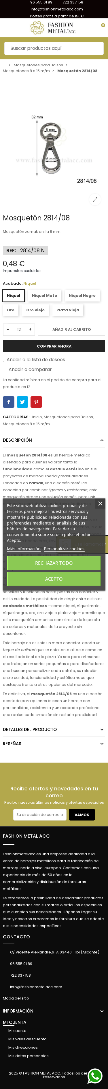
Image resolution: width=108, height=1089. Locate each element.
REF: (11, 250)
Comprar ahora (54, 346)
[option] (54, 143)
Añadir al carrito (71, 329)
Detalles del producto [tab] (30, 729)
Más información (24, 548)
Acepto (54, 579)
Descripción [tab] (17, 440)
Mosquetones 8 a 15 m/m (26, 424)
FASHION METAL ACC (26, 836)
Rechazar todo (54, 563)
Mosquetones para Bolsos (68, 417)
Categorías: (16, 417)
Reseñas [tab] (12, 744)
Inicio (37, 417)
